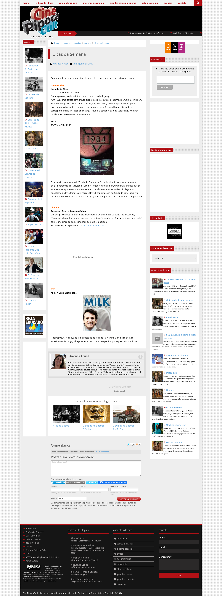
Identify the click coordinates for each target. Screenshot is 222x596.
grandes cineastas (126, 579)
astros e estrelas (125, 543)
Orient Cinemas (33, 539)
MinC (28, 553)
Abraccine (31, 528)
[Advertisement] (144, 27)
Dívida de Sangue (79, 574)
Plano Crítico (77, 538)
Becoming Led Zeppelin (33, 201)
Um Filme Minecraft (176, 424)
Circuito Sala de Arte (93, 225)
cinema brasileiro (126, 548)
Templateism (97, 593)
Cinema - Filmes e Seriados (84, 571)
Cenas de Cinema (80, 557)
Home (56, 43)
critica (120, 553)
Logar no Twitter (92, 482)
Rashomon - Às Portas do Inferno (134, 33)
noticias (77, 43)
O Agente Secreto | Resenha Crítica (86, 581)
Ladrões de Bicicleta (171, 33)
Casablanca (172, 317)
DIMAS (29, 546)
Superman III (34, 224)
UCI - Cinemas (33, 535)
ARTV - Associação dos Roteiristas (42, 557)
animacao (122, 538)
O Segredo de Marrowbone (180, 300)
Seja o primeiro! (102, 451)
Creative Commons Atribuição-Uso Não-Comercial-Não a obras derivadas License (41, 573)
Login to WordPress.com (75, 482)
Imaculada (33, 148)
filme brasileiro (124, 569)
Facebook (140, 356)
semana (87, 43)
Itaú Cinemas (32, 542)
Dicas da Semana (102, 43)
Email (83, 486)
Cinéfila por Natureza (82, 579)
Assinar (54, 498)
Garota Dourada (174, 442)
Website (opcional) (118, 486)
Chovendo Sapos (79, 564)
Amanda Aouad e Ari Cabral (52, 569)
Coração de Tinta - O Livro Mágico (32, 123)
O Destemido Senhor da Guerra (33, 174)
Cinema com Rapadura (82, 545)
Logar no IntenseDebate (58, 482)
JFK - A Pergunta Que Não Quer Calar (33, 250)
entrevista (122, 564)
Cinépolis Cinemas (35, 532)
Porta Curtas (32, 560)
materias (67, 43)
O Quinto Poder (31, 302)
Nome (53, 486)
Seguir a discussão (138, 444)
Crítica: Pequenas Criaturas (83, 567)
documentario (124, 558)
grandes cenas (124, 574)
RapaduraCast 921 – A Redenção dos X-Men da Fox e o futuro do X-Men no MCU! (88, 550)
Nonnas (170, 390)
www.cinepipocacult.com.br (40, 577)
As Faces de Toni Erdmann (32, 277)
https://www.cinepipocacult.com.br (44, 581)
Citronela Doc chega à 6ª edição (85, 560)
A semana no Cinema (177, 355)
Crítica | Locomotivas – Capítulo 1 (86, 540)
